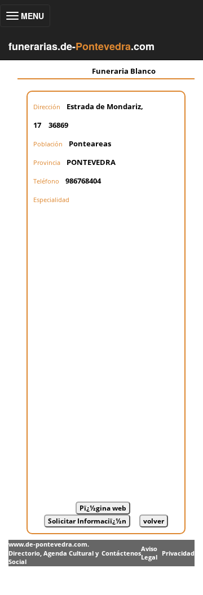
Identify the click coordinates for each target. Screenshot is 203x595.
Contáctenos (121, 553)
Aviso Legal (149, 553)
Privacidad (178, 553)
